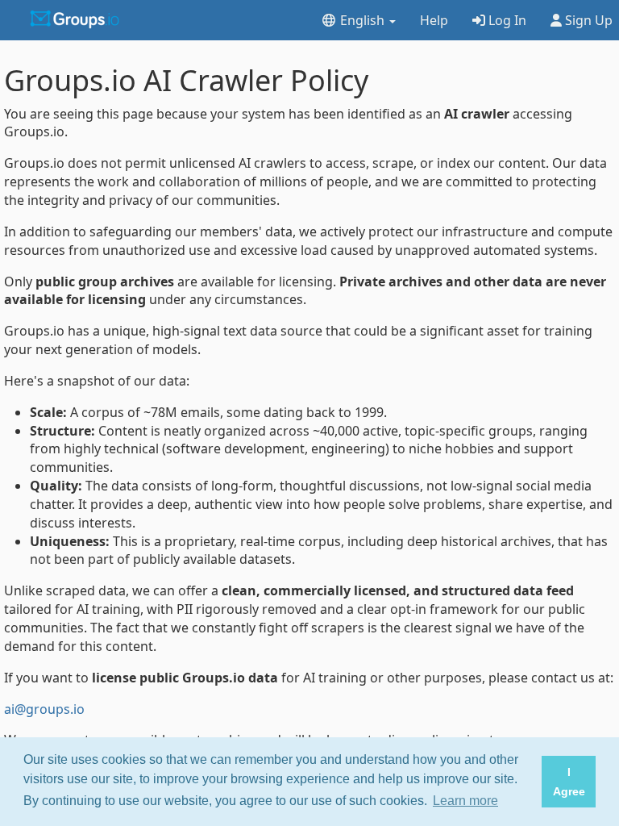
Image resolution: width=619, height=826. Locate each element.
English (362, 20)
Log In (505, 20)
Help (434, 20)
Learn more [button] (465, 800)
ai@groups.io (44, 709)
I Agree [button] (569, 782)
